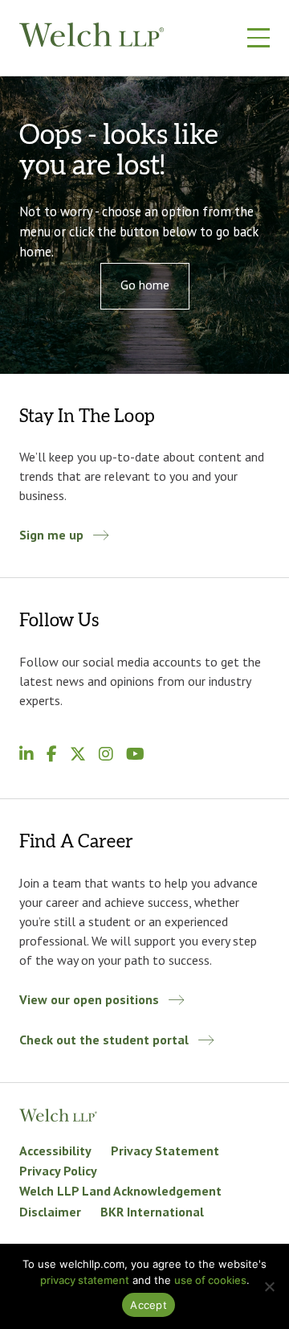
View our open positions (89, 999)
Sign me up (51, 535)
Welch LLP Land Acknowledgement (120, 1191)
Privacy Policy (58, 1171)
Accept (148, 1304)
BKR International (152, 1212)
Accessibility (55, 1150)
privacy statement (84, 1280)
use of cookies (210, 1280)
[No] (269, 1286)
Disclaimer (50, 1212)
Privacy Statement (165, 1150)
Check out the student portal (104, 1040)
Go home (144, 285)
